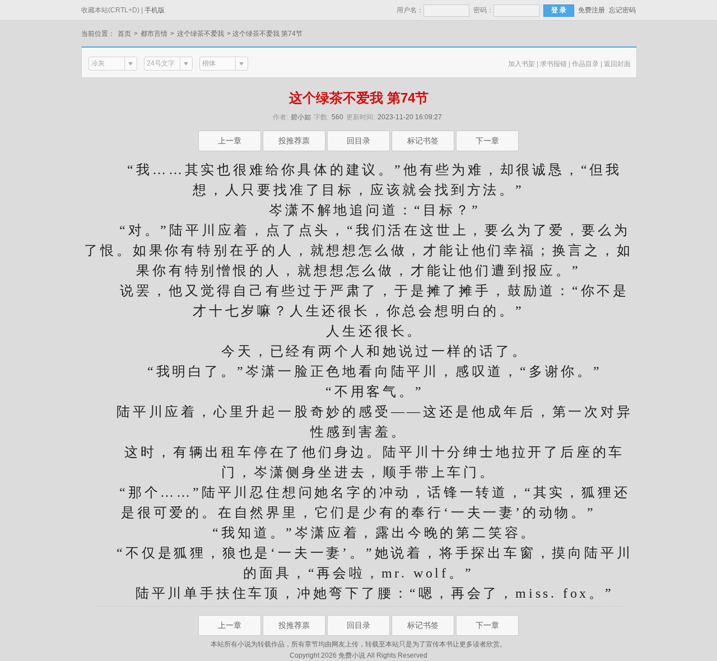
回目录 (358, 140)
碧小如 (301, 117)
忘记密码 (622, 10)
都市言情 (154, 34)
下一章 (487, 140)
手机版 (155, 10)
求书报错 (553, 64)
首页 (124, 34)
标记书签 (423, 140)
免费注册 (591, 10)
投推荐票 (294, 140)
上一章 (229, 140)
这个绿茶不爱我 (200, 34)
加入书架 (521, 64)
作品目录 (585, 64)
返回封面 (617, 64)
